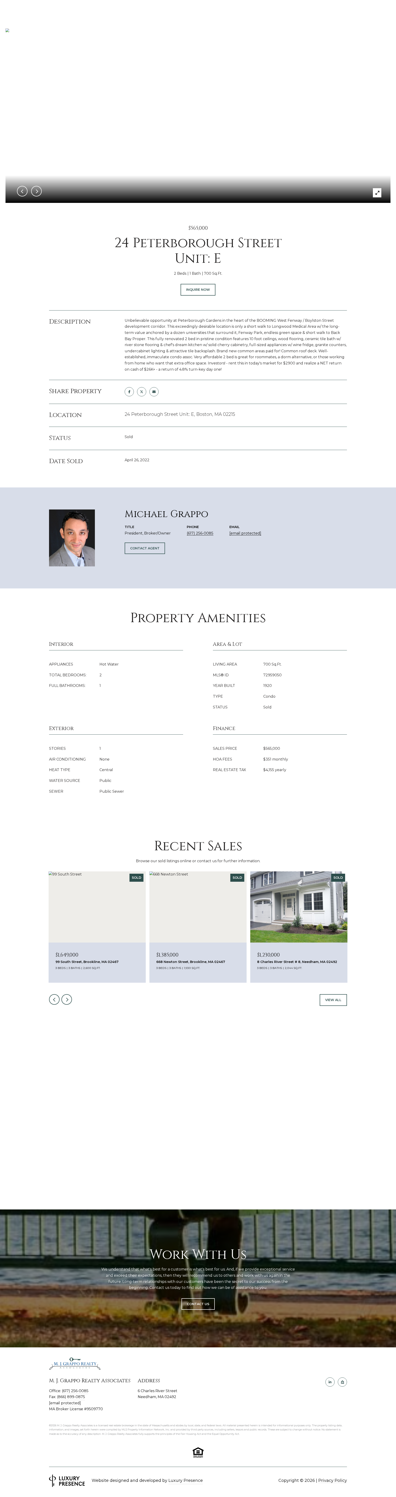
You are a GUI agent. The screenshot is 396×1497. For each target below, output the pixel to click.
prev (54, 999)
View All (333, 1000)
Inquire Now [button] (198, 290)
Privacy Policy (332, 1480)
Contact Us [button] (198, 1304)
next (66, 999)
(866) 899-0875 (71, 1397)
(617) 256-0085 (200, 533)
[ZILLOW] (342, 1382)
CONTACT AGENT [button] (145, 548)
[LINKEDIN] (330, 1382)
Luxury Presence (185, 1480)
